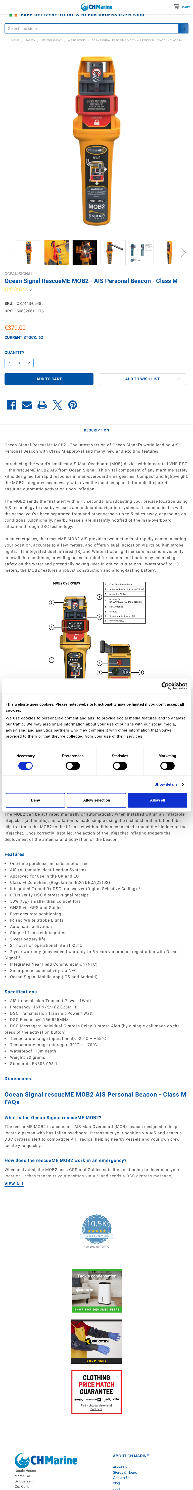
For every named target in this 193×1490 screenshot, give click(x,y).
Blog (116, 1483)
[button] (142, 379)
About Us (120, 1467)
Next (183, 252)
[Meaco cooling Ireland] (97, 1291)
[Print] (42, 405)
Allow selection (96, 800)
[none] (96, 142)
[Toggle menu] (7, 7)
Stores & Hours (125, 1472)
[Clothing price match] (96, 1392)
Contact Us (121, 1478)
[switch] (73, 766)
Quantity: (15, 352)
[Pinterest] (73, 405)
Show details (166, 784)
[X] (57, 405)
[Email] (27, 405)
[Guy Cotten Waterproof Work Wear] (96, 1341)
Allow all (157, 800)
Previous (10, 252)
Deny (35, 800)
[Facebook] (11, 405)
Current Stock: (24, 337)
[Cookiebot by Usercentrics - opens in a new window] (165, 686)
